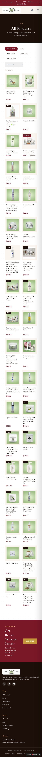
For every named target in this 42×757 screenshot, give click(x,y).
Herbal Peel (24, 54)
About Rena (6, 719)
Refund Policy (21, 754)
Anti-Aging (11, 54)
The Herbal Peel (7, 725)
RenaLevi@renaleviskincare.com (14, 742)
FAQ (3, 722)
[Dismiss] (39, 754)
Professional (11, 58)
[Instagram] (4, 684)
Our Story (5, 729)
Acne (22, 49)
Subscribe (30, 641)
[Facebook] (14, 684)
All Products (11, 49)
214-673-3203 (9, 740)
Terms (13, 754)
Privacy (7, 754)
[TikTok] (9, 684)
